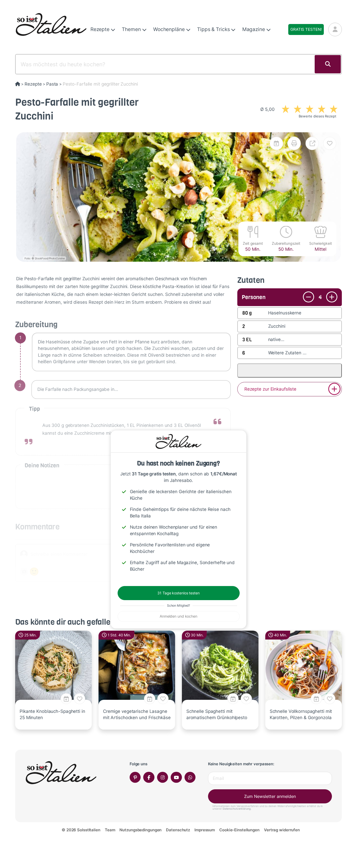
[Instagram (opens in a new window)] (162, 777)
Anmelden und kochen (178, 616)
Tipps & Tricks (214, 29)
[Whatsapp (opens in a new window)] (190, 777)
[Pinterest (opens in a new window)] (135, 777)
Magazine (254, 29)
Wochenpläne (169, 29)
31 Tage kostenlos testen (178, 593)
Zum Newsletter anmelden (270, 796)
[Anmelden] (335, 29)
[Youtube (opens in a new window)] (176, 777)
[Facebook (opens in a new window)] (148, 777)
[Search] (328, 64)
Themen (132, 29)
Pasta (52, 84)
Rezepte (100, 29)
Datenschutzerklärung (237, 808)
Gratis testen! (305, 29)
